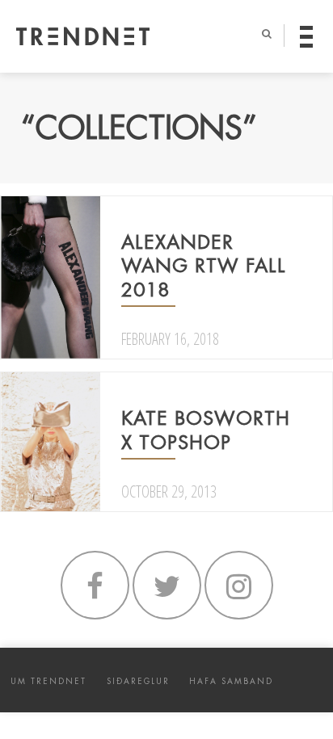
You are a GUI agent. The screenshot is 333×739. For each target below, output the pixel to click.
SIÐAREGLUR (138, 681)
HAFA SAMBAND (231, 681)
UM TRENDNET (48, 681)
